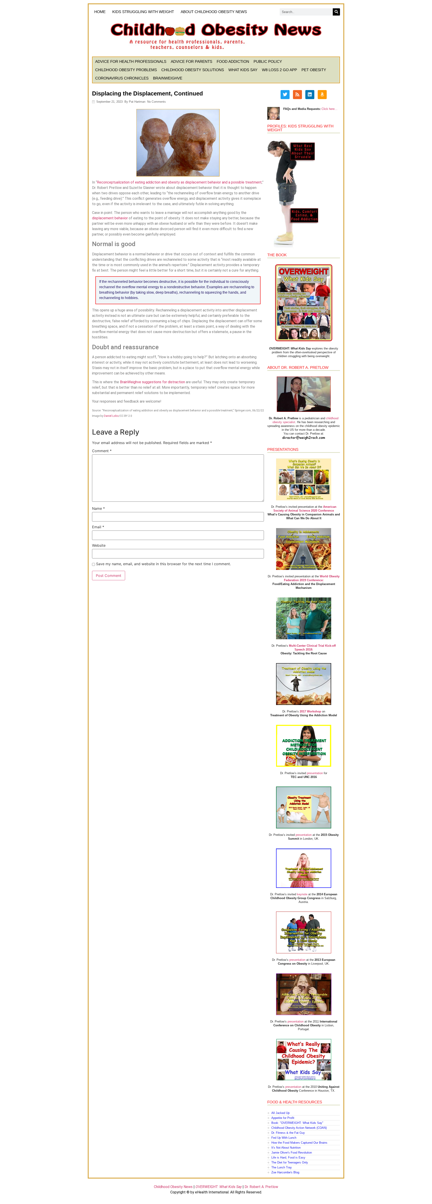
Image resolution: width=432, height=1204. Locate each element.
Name (98, 508)
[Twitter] (285, 94)
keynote (302, 894)
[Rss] (297, 94)
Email (98, 527)
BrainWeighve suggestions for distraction (152, 382)
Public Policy (268, 61)
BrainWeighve (167, 78)
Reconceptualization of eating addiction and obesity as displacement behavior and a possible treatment (179, 182)
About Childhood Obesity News (214, 12)
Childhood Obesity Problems (126, 70)
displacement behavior (110, 218)
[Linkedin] (309, 94)
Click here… (330, 109)
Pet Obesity (314, 70)
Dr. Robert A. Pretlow (261, 1187)
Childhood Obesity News (173, 1187)
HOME (100, 12)
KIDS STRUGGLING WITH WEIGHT (143, 12)
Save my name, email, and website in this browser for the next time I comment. (163, 564)
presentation (315, 773)
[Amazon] (322, 94)
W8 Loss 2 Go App (279, 70)
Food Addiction (233, 61)
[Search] (336, 12)
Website (99, 545)
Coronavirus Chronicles (121, 78)
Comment (102, 451)
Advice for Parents (191, 61)
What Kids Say (242, 70)
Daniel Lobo (111, 415)
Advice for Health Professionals (130, 61)
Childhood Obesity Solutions (192, 70)
